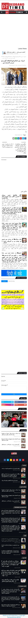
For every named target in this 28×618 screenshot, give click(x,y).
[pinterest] (23, 460)
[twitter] (7, 402)
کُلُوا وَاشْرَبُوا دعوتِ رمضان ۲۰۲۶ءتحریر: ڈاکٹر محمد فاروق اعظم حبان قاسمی (11, 197)
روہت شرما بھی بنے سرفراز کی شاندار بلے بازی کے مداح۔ (10, 545)
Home (2, 56)
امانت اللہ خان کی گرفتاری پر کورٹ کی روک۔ (9, 480)
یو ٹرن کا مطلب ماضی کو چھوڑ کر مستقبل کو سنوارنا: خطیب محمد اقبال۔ (10, 439)
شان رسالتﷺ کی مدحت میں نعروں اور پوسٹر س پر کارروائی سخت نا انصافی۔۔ (11, 241)
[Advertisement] (14, 30)
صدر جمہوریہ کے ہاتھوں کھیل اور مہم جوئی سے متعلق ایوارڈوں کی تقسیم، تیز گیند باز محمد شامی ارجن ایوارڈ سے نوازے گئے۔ (10, 552)
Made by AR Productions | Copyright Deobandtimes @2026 (14, 616)
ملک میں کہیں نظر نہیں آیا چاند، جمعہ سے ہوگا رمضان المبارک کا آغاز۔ (10, 580)
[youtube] (20, 405)
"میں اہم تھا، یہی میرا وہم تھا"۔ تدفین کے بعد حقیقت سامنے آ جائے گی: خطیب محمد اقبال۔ (10, 434)
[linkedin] (20, 460)
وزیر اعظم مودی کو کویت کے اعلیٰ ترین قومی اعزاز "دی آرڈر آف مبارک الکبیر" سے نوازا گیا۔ (10, 605)
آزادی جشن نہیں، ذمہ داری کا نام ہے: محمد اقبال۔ (10, 444)
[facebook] (20, 402)
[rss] (11, 460)
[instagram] (7, 405)
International (8, 56)
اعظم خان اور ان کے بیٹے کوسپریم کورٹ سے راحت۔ (10, 468)
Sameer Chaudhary (22, 65)
